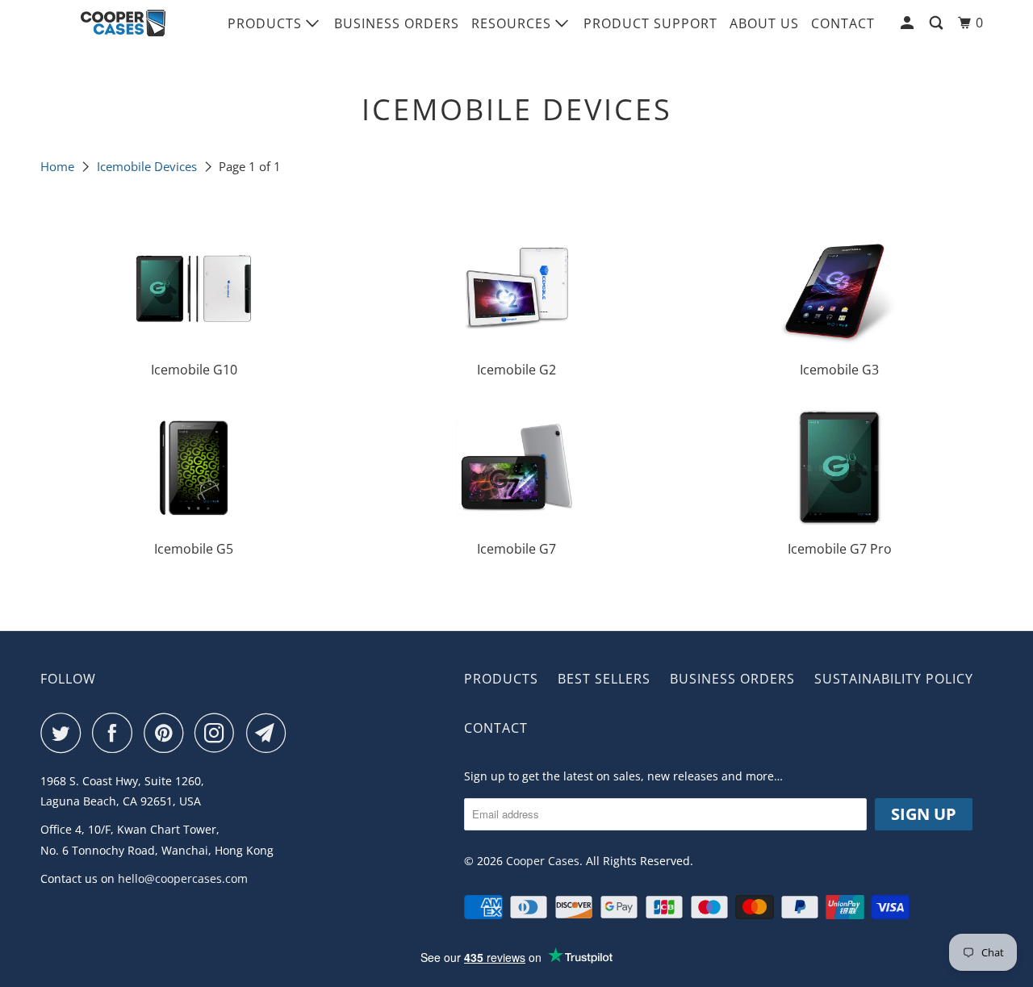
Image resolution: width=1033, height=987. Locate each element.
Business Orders (396, 23)
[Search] (937, 23)
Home (57, 166)
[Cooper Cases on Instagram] (218, 733)
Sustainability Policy (893, 679)
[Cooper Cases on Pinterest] (167, 733)
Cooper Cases (542, 860)
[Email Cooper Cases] (270, 733)
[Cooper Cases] (123, 23)
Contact (843, 23)
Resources (513, 23)
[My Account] (908, 23)
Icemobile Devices (147, 166)
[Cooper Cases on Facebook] (116, 733)
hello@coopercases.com (183, 878)
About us (764, 23)
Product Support (650, 23)
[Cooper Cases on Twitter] (64, 733)
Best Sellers (604, 679)
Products (267, 23)
